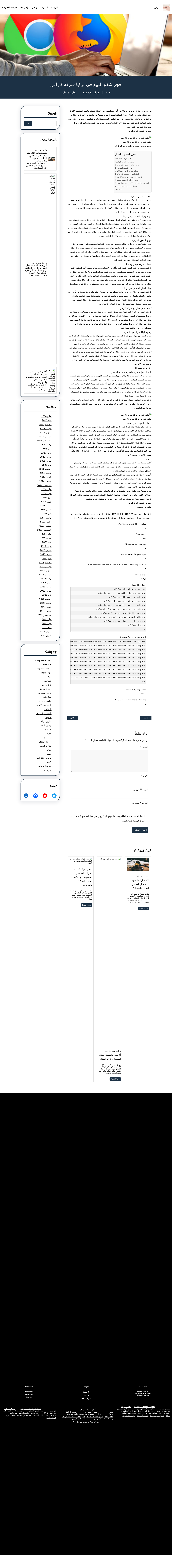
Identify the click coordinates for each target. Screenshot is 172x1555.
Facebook (29, 1392)
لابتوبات (47, 762)
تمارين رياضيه (45, 722)
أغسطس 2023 (44, 530)
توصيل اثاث (46, 726)
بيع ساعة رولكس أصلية (28, 1413)
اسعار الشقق (121, 115)
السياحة (47, 709)
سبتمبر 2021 (45, 611)
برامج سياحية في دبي (145, 1409)
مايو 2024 (46, 498)
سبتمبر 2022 (45, 575)
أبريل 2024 (46, 502)
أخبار (49, 677)
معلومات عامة (69, 93)
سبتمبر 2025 (45, 437)
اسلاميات (47, 697)
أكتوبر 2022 (45, 571)
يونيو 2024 (46, 493)
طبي (49, 754)
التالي (72, 718)
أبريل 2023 (46, 546)
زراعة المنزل (45, 742)
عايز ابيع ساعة (142, 1416)
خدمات (48, 734)
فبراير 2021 (46, 636)
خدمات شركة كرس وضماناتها (128, 171)
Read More (143, 908)
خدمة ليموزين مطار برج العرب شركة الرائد (133, 146)
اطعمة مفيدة (45, 701)
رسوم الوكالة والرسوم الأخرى (127, 180)
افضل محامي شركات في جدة (150, 1413)
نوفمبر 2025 (45, 428)
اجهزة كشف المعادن (36, 1411)
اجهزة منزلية (45, 689)
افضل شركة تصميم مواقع (31, 1409)
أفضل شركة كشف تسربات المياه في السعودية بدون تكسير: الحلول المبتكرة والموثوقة (82, 877)
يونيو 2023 (46, 538)
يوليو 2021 (46, 619)
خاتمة (119, 189)
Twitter (29, 1397)
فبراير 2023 (45, 554)
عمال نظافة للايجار (41, 1415)
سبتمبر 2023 (45, 526)
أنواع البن (100, 1414)
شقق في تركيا (142, 200)
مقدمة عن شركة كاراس (125, 162)
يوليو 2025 (46, 445)
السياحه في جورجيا (24, 1415)
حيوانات (47, 730)
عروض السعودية (91, 1412)
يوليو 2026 (46, 416)
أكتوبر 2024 (45, 477)
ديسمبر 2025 (45, 424)
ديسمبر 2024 (45, 469)
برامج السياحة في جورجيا (92, 1417)
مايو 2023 (46, 542)
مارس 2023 (45, 550)
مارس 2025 (45, 457)
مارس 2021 (45, 632)
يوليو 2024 (46, 489)
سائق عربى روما (157, 1416)
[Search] (28, 123)
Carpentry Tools (43, 661)
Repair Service (44, 669)
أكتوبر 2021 (46, 607)
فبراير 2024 (45, 510)
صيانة (48, 750)
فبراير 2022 (45, 591)
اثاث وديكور (45, 685)
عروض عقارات (44, 758)
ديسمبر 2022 (45, 562)
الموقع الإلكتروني (140, 803)
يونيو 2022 (46, 579)
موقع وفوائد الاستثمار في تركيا (128, 165)
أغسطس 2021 (44, 615)
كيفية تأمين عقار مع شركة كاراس (129, 177)
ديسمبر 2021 (45, 599)
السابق (145, 718)
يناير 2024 (46, 514)
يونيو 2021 (46, 623)
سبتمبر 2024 (45, 481)
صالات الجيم (45, 746)
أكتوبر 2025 (45, 433)
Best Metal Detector (146, 1411)
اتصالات (47, 681)
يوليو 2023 (46, 534)
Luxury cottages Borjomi (144, 1407)
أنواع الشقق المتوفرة (124, 168)
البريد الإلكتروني (140, 790)
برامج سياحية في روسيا (78, 1419)
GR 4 (46, 1413)
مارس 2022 (45, 587)
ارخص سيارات (44, 693)
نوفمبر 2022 (45, 567)
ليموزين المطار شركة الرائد (139, 131)
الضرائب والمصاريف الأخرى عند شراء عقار (133, 183)
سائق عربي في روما (98, 1419)
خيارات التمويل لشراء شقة (127, 186)
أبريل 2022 (46, 583)
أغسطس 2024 (44, 485)
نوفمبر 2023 (45, 518)
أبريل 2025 (46, 453)
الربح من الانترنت (43, 705)
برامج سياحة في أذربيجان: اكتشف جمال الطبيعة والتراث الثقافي (110, 1055)
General (47, 665)
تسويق (48, 717)
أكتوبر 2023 (45, 522)
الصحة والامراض (43, 713)
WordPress (94, 1422)
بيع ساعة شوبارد (128, 1416)
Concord (18, 1411)
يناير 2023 (46, 558)
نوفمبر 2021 (45, 603)
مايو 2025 (46, 449)
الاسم (144, 776)
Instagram (29, 1395)
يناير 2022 (46, 595)
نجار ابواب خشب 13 (123, 159)
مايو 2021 (46, 627)
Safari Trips (45, 673)
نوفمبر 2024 (45, 473)
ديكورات (47, 738)
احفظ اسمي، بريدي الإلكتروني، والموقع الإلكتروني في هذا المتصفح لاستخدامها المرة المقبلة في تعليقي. (108, 818)
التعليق (144, 747)
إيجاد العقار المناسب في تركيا (128, 174)
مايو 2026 (46, 420)
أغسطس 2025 (44, 441)
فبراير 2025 (45, 461)
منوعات (47, 770)
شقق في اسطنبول (143, 507)
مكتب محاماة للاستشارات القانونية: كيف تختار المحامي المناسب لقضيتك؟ (139, 882)
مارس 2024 (45, 506)
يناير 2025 (46, 465)
